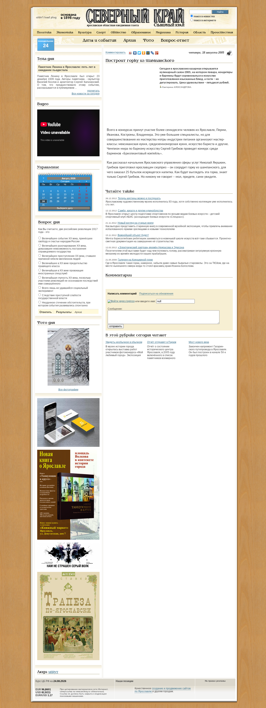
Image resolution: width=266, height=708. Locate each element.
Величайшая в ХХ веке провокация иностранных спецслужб (60, 272)
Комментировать (116, 52)
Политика (44, 32)
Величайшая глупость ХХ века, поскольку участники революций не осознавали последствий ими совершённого (68, 280)
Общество (118, 32)
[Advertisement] (132, 93)
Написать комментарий (122, 293)
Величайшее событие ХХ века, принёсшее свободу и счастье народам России (65, 240)
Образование (141, 32)
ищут (53, 672)
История (182, 32)
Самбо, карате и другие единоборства (140, 210)
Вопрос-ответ (175, 40)
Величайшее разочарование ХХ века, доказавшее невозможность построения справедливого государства (62, 248)
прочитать (93, 90)
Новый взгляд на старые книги (136, 222)
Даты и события (99, 40)
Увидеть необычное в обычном (124, 342)
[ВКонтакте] (135, 53)
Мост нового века (199, 342)
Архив (129, 40)
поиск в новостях (204, 16)
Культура (84, 32)
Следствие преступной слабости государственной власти (59, 297)
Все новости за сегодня (86, 93)
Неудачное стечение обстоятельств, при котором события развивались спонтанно (64, 304)
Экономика (64, 32)
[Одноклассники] (144, 53)
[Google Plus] (157, 53)
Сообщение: (115, 308)
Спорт (101, 32)
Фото (148, 40)
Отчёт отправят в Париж (161, 342)
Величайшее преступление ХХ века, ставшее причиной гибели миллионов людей (67, 257)
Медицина (163, 32)
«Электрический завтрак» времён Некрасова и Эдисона (151, 247)
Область (199, 32)
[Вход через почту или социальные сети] (121, 301)
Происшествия (222, 32)
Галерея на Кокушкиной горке (135, 259)
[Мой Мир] (148, 53)
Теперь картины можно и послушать (139, 198)
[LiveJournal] (152, 53)
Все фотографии (68, 389)
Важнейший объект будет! (133, 235)
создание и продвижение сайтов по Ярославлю (163, 690)
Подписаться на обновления (156, 293)
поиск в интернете (205, 20)
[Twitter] (139, 53)
